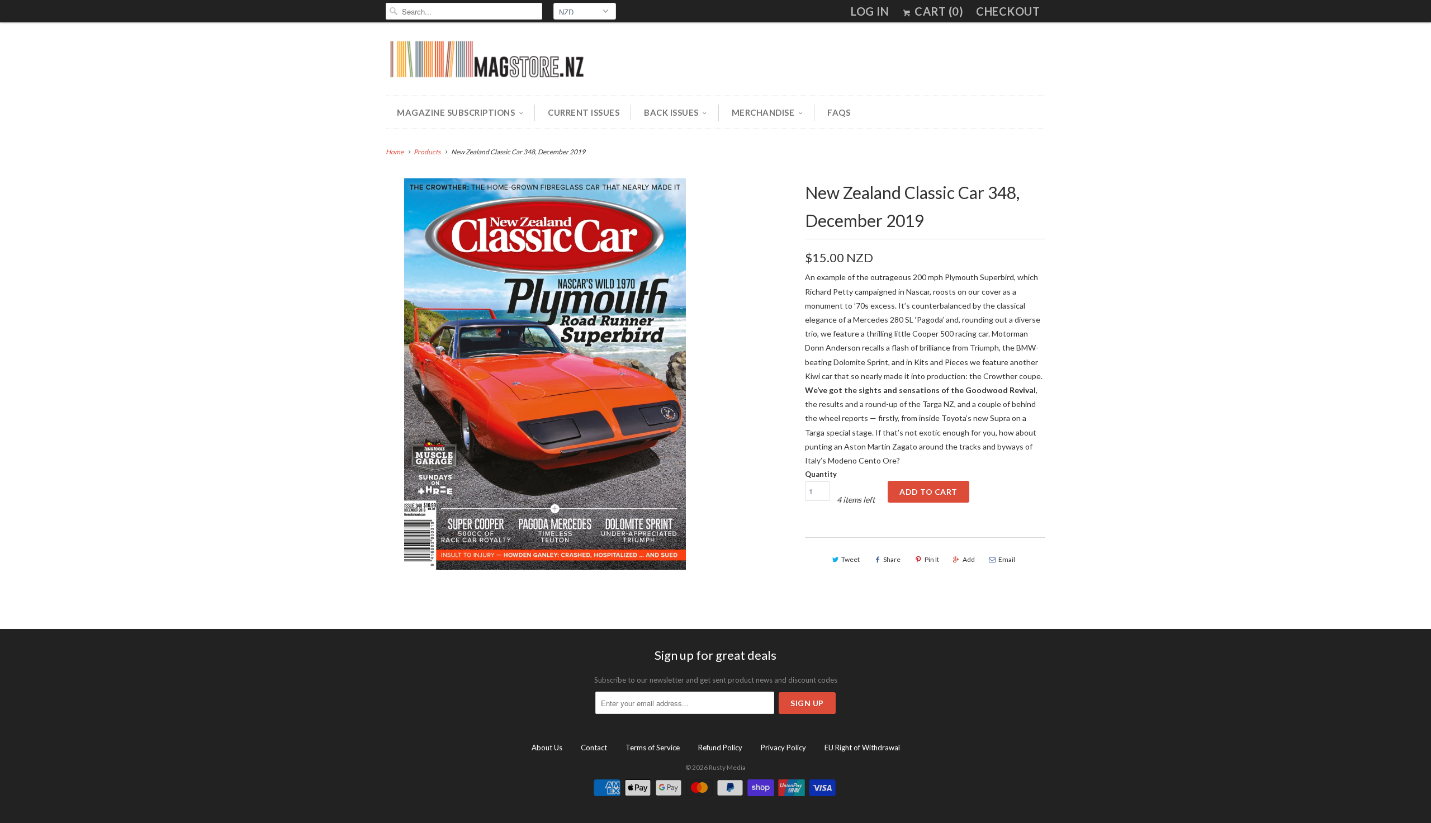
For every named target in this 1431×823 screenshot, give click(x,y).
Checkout (1008, 11)
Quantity (821, 474)
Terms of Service (653, 747)
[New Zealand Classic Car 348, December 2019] (545, 374)
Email (1006, 559)
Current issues (583, 112)
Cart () (937, 11)
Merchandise (763, 112)
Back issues (671, 112)
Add (969, 559)
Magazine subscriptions (456, 112)
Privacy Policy (783, 747)
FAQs (838, 112)
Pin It (932, 559)
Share (892, 559)
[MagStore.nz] (486, 61)
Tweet (850, 559)
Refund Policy (720, 747)
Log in (870, 11)
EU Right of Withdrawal (862, 747)
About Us (547, 747)
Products (427, 152)
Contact (594, 747)
